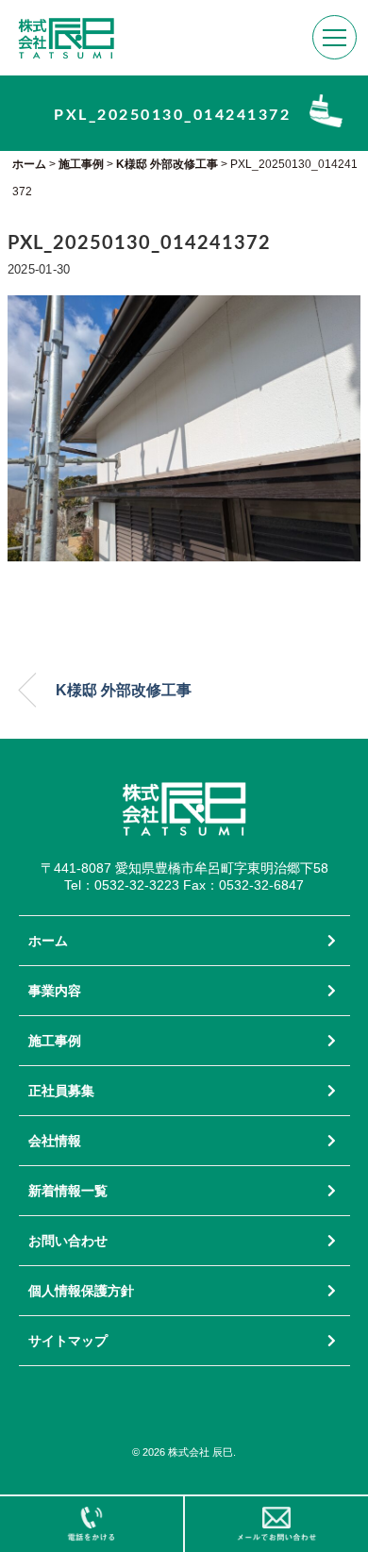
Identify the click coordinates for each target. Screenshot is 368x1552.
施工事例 (54, 1040)
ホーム (48, 940)
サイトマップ (68, 1340)
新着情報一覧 (68, 1190)
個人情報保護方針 (81, 1290)
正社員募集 (61, 1090)
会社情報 (54, 1140)
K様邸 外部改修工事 (124, 690)
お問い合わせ (68, 1240)
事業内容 (54, 990)
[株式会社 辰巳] (66, 27)
